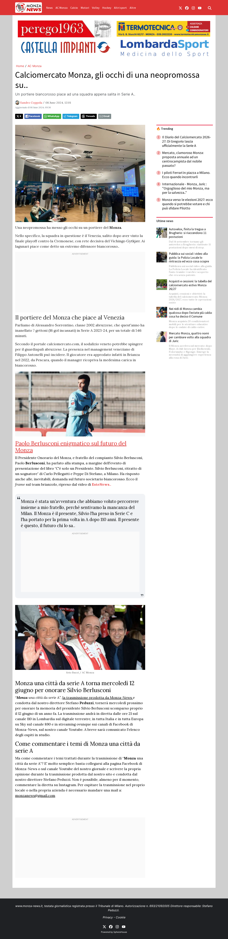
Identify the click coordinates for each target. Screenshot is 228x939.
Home (20, 66)
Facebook (34, 116)
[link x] (180, 8)
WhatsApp (53, 116)
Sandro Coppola (31, 102)
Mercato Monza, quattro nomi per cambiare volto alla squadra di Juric (190, 337)
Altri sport (120, 7)
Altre (133, 7)
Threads (90, 116)
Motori (85, 7)
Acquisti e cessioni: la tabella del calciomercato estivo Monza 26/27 (190, 285)
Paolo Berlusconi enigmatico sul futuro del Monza (70, 447)
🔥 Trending (164, 129)
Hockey (106, 7)
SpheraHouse (120, 932)
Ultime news (164, 221)
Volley (95, 7)
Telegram (72, 116)
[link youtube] (199, 8)
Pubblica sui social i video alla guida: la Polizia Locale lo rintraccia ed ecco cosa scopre (189, 257)
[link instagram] (193, 8)
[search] (209, 8)
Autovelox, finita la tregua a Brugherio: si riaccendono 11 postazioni (188, 233)
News (49, 7)
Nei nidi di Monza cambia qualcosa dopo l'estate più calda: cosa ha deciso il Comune (190, 312)
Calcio (74, 7)
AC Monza (62, 7)
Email (106, 116)
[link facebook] (187, 8)
